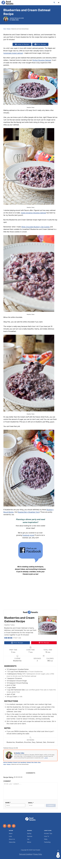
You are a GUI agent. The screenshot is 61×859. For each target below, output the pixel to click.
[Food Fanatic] (26, 2)
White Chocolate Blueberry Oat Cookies (35, 227)
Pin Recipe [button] (45, 643)
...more (46, 758)
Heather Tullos (15, 19)
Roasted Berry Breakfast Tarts (28, 512)
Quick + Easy (37, 762)
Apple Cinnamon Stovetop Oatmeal (33, 213)
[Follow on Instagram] (13, 826)
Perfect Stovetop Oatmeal (42, 60)
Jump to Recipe (23, 44)
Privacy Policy (37, 854)
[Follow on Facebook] (4, 826)
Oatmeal (29, 762)
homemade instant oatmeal (13, 53)
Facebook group (28, 535)
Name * (8, 802)
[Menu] (59, 2)
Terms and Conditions (25, 854)
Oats (32, 762)
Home (4, 28)
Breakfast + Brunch (12, 762)
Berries (5, 762)
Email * (31, 803)
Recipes (8, 28)
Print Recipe (41, 44)
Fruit (19, 762)
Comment (7, 781)
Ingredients (23, 762)
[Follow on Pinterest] (9, 826)
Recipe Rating (8, 777)
